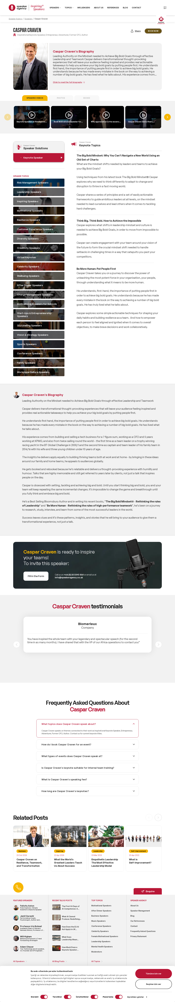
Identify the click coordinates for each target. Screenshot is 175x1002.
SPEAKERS (54, 8)
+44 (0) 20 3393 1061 (74, 574)
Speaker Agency (15, 19)
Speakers (28, 19)
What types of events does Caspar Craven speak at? (72, 756)
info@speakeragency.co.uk (69, 577)
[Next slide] (158, 644)
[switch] (67, 997)
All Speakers (18, 961)
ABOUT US (98, 8)
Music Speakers (98, 921)
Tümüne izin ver (154, 973)
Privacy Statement (138, 936)
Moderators (96, 952)
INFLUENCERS (83, 8)
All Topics (95, 961)
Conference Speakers (101, 926)
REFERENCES (113, 8)
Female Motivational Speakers (104, 936)
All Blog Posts (58, 961)
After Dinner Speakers (101, 911)
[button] (167, 117)
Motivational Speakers (101, 905)
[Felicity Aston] (16, 910)
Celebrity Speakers (100, 931)
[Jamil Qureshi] (16, 920)
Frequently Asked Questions (143, 931)
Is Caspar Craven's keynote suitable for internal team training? (78, 767)
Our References (137, 921)
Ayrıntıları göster (135, 997)
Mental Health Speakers (102, 946)
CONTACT (136, 8)
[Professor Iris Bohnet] (16, 930)
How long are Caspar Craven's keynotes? (65, 791)
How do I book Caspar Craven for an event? (66, 744)
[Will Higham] (16, 940)
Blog (132, 916)
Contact (134, 926)
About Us (134, 905)
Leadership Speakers (100, 941)
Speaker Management (140, 911)
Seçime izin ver (153, 984)
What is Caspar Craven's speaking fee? (64, 779)
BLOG (125, 8)
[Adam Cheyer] (16, 951)
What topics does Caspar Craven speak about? (69, 724)
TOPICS (68, 8)
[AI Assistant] (161, 20)
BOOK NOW (153, 31)
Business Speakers (99, 916)
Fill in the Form (36, 576)
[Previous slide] (16, 644)
